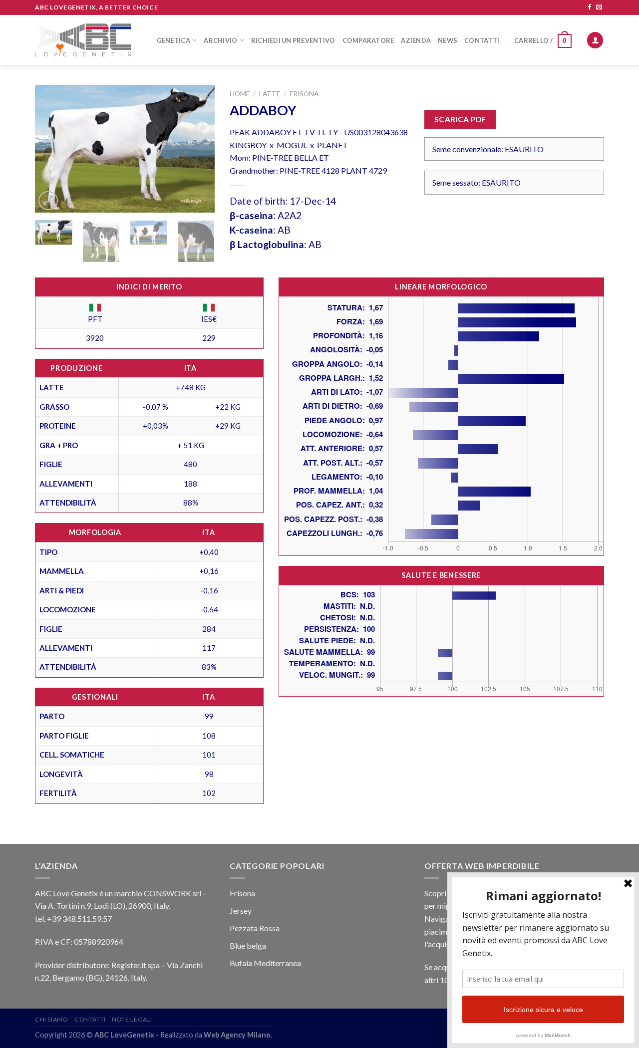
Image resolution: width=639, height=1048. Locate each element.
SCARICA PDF (460, 119)
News (447, 40)
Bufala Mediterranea (265, 963)
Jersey (241, 910)
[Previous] (51, 149)
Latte (269, 94)
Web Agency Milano (237, 1035)
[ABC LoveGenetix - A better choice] (83, 39)
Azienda (416, 40)
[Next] (199, 149)
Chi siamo (51, 1019)
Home (240, 94)
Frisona (304, 94)
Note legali (132, 1019)
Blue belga (248, 945)
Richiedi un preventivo (293, 40)
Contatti (481, 40)
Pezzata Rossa (255, 928)
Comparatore (368, 40)
